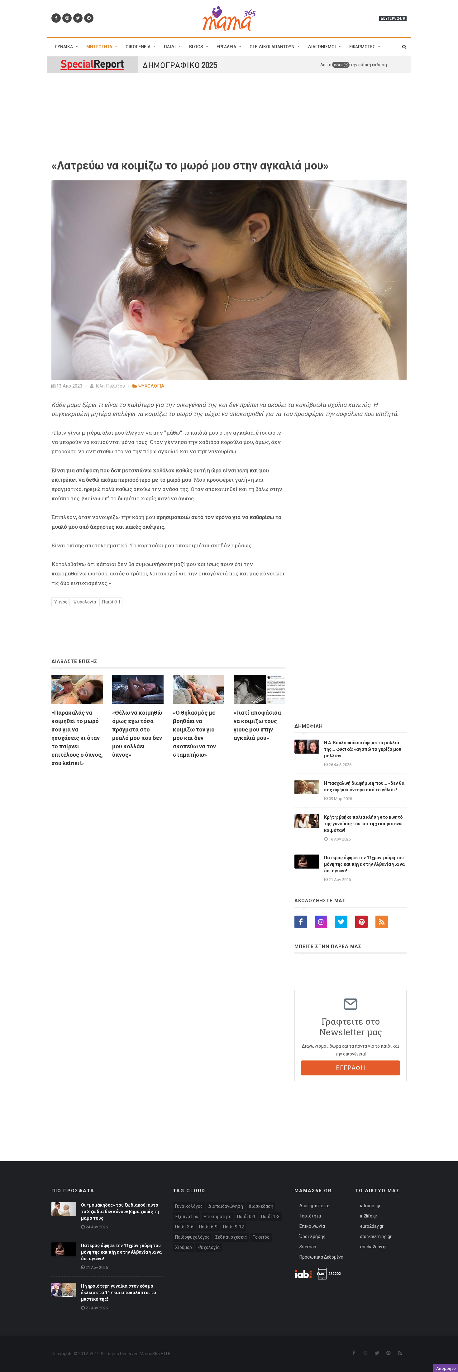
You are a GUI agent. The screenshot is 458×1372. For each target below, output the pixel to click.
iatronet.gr (370, 1205)
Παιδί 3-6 (184, 1226)
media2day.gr (373, 1246)
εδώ (339, 64)
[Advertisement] (168, 844)
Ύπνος (61, 602)
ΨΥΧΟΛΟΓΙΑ (151, 386)
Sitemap (307, 1246)
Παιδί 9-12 (233, 1226)
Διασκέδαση (261, 1206)
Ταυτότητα (310, 1215)
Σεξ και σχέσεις (231, 1237)
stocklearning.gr (376, 1236)
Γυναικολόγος (189, 1206)
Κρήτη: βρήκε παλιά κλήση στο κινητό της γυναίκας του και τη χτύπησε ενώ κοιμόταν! (363, 824)
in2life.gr (368, 1215)
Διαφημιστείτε (314, 1205)
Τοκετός (261, 1237)
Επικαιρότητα (217, 1216)
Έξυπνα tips (186, 1216)
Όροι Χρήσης (312, 1236)
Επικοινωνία (312, 1226)
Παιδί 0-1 (111, 602)
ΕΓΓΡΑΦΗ (350, 1068)
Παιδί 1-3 (270, 1216)
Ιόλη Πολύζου (109, 386)
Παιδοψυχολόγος (192, 1237)
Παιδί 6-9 (208, 1226)
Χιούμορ (183, 1247)
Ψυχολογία (84, 602)
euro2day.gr (372, 1226)
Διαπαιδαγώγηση (225, 1206)
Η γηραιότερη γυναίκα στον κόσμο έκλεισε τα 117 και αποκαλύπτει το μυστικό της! (118, 1293)
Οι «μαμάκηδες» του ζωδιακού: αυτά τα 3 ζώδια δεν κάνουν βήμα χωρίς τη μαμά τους (120, 1212)
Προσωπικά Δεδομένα (321, 1257)
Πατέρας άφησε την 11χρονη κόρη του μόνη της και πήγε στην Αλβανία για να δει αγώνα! (364, 864)
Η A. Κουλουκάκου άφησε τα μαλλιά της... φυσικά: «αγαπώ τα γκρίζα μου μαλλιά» (362, 749)
